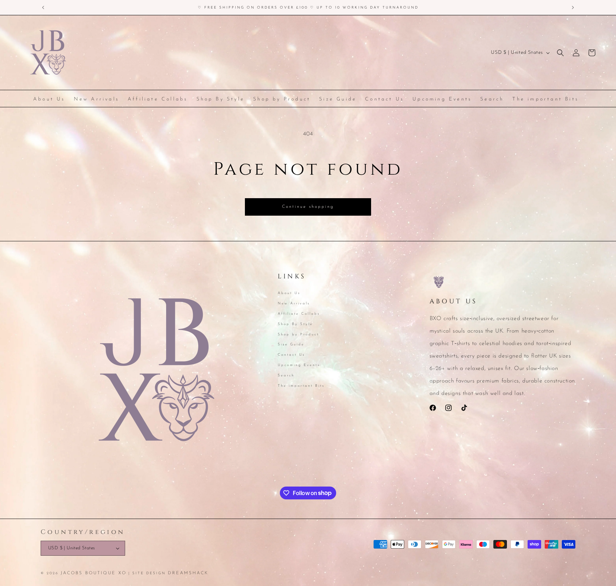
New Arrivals (294, 303)
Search (286, 375)
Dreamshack (188, 573)
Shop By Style (295, 324)
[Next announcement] (573, 7)
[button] (560, 53)
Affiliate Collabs (299, 314)
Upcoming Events (299, 365)
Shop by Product (298, 334)
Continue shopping (308, 207)
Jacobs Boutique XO (94, 573)
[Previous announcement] (43, 7)
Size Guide (291, 344)
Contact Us (291, 355)
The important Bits (301, 385)
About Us (289, 293)
